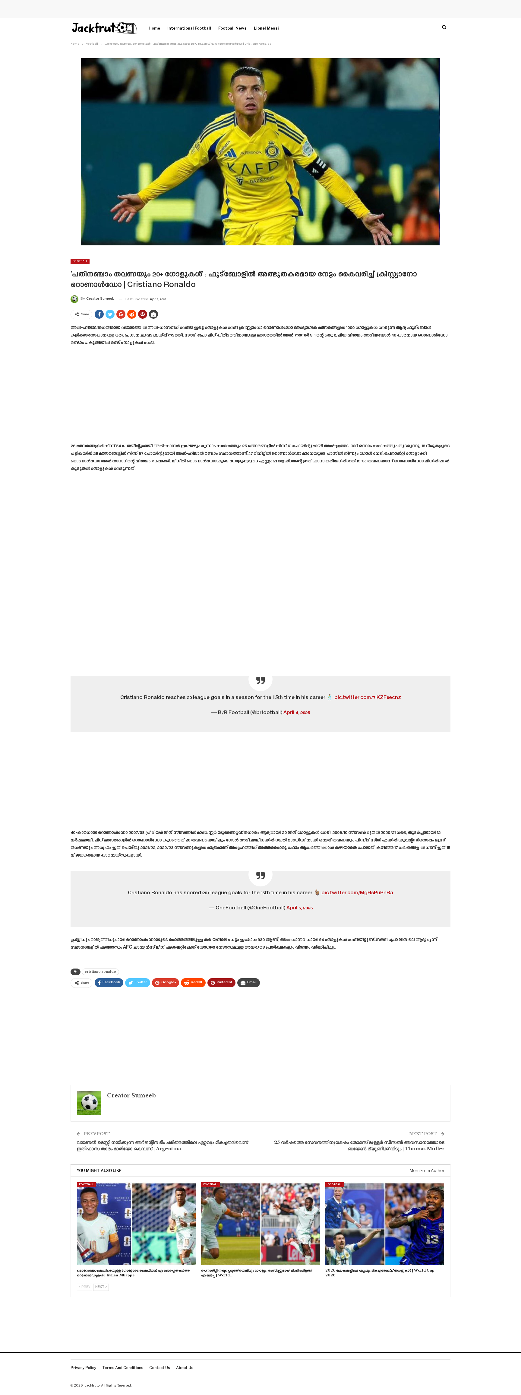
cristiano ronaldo (100, 972)
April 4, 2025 (296, 713)
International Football (189, 28)
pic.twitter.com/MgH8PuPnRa (357, 893)
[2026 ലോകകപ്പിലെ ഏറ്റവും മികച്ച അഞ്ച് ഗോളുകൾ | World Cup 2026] (384, 1224)
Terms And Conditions (122, 1367)
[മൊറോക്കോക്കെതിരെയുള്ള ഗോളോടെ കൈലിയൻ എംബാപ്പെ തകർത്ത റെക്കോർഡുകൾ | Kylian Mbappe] (136, 1224)
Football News (232, 28)
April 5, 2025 (299, 908)
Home (154, 28)
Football (80, 261)
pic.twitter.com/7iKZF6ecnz (367, 698)
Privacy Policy (83, 1367)
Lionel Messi (266, 28)
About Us (184, 1367)
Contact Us (159, 1367)
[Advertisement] (260, 396)
